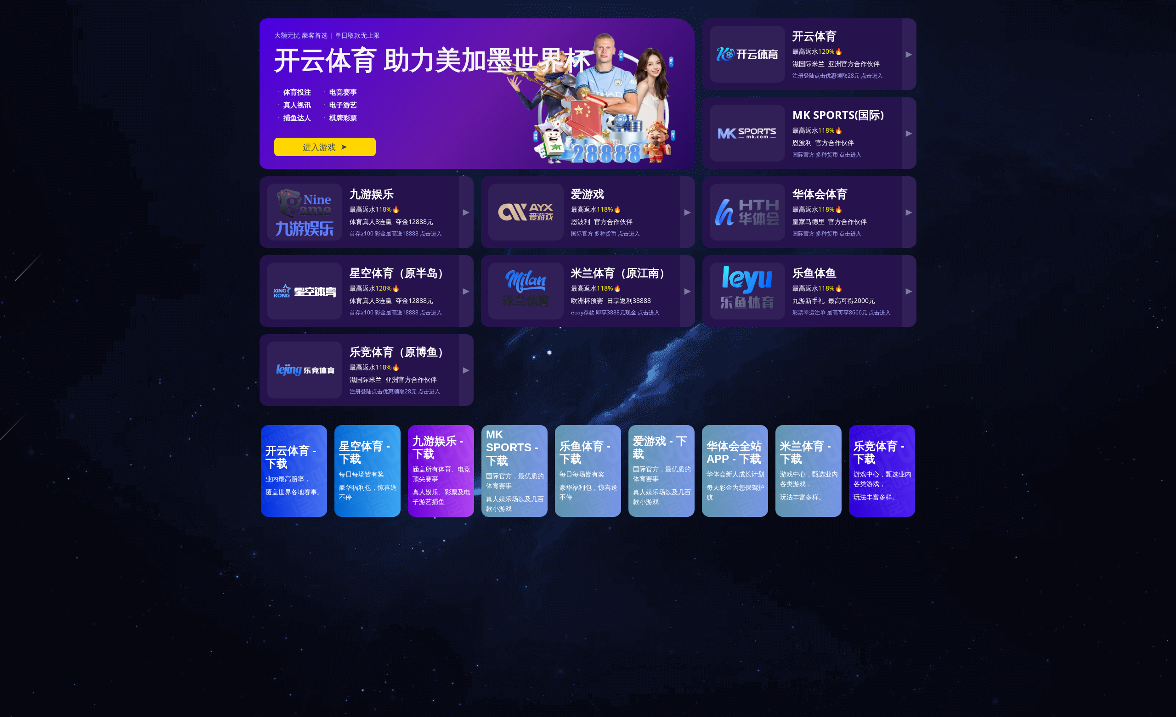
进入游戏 (325, 146)
